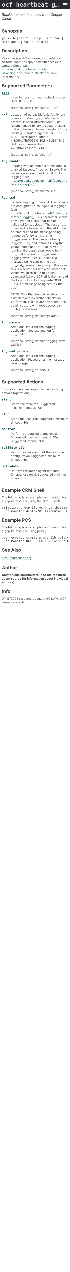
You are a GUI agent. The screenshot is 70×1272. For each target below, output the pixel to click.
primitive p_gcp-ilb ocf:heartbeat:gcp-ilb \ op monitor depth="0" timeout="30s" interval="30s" (35, 509)
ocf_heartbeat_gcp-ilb (31, 4)
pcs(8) (41, 531)
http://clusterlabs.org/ (17, 558)
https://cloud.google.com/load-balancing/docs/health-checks (24, 71)
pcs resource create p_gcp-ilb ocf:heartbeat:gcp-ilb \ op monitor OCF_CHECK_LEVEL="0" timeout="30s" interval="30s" (35, 539)
